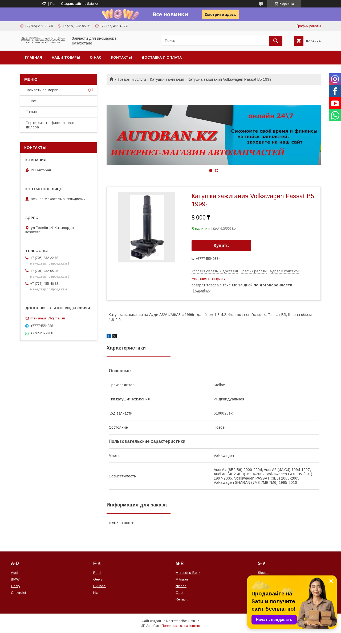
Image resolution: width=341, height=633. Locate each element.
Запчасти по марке (42, 90)
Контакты (121, 57)
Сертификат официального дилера (50, 125)
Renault (181, 599)
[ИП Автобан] (43, 42)
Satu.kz (193, 621)
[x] (114, 337)
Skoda (263, 573)
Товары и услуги (131, 79)
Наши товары (66, 57)
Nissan (181, 586)
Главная (33, 57)
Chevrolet (18, 593)
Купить (221, 245)
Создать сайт (71, 4)
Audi (14, 573)
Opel (179, 593)
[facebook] (109, 337)
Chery (15, 586)
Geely (97, 579)
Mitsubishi (183, 579)
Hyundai (99, 586)
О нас (96, 57)
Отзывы (32, 112)
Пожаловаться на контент (180, 626)
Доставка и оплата (161, 57)
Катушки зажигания (167, 79)
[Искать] (275, 41)
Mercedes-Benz (188, 573)
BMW (15, 579)
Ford (97, 573)
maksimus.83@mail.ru (47, 318)
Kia (95, 593)
